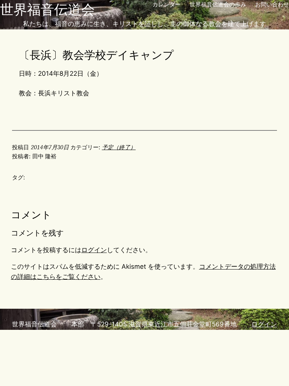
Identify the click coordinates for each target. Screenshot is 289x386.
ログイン (94, 250)
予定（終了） (119, 147)
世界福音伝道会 (47, 9)
